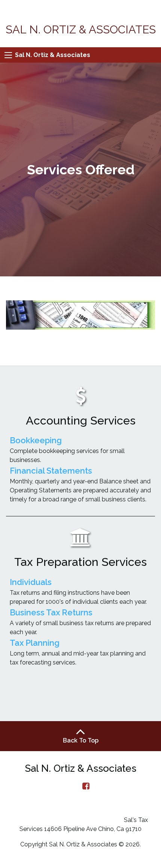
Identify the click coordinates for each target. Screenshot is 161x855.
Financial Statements (51, 471)
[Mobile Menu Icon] (8, 55)
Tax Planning (35, 643)
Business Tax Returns (51, 612)
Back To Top (80, 740)
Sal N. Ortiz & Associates (52, 54)
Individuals (31, 582)
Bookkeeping (36, 440)
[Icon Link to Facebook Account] (85, 786)
